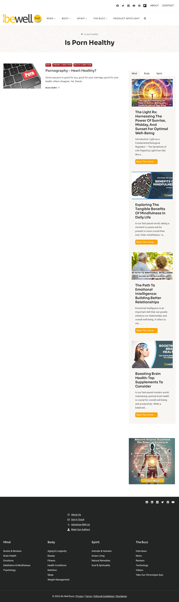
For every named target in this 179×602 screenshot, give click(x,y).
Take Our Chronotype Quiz (149, 575)
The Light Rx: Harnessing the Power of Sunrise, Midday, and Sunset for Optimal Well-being (151, 122)
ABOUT (154, 5)
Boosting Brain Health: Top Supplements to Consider (149, 380)
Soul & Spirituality (101, 565)
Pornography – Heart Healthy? (70, 71)
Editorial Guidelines (104, 596)
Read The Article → (147, 162)
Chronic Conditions (62, 65)
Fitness (51, 560)
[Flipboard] (145, 5)
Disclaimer (121, 596)
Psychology (9, 570)
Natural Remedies (101, 560)
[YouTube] (134, 5)
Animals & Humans (102, 551)
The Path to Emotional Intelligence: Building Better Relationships (148, 293)
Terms (88, 596)
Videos (139, 570)
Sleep (50, 575)
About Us (76, 514)
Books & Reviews (12, 551)
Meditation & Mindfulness (16, 565)
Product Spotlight (126, 18)
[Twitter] (123, 5)
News (139, 556)
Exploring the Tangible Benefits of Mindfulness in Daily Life (150, 211)
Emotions (8, 560)
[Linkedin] (152, 502)
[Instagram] (128, 5)
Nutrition (52, 570)
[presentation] (22, 76)
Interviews (141, 551)
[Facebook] (117, 5)
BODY (48, 65)
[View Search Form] (145, 18)
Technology (142, 565)
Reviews (140, 560)
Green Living (98, 556)
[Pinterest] (139, 5)
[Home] (82, 34)
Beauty (51, 556)
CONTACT (168, 5)
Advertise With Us (80, 524)
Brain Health (9, 556)
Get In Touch (77, 519)
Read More (52, 87)
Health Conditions (83, 65)
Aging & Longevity (57, 551)
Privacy (79, 596)
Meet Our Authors (80, 529)
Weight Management (59, 579)
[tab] (134, 73)
